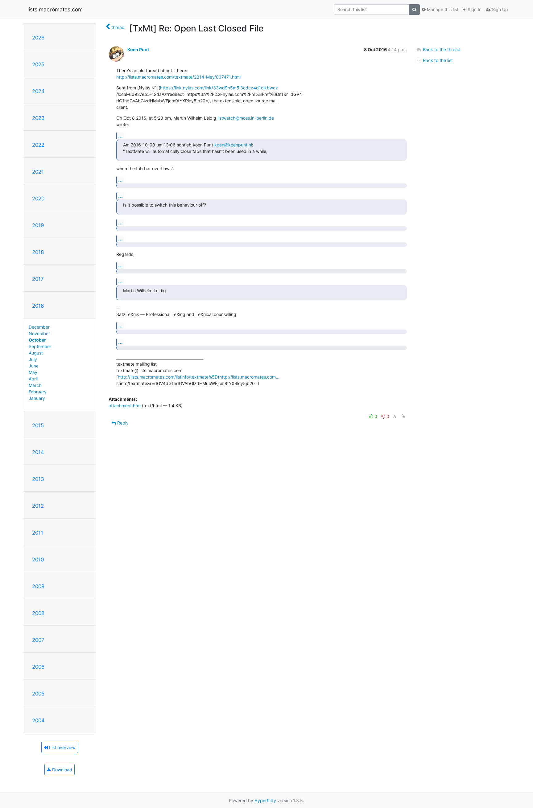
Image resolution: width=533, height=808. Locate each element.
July (33, 359)
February (38, 391)
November (39, 333)
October (37, 339)
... (120, 136)
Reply (122, 422)
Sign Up (499, 9)
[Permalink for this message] (403, 416)
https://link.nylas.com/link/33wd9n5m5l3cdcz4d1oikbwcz (219, 87)
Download (61, 769)
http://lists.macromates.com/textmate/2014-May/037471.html (178, 77)
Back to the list (437, 60)
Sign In (473, 9)
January (37, 398)
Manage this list (442, 9)
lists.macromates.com (55, 9)
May (33, 372)
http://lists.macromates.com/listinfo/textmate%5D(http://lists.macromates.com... (198, 376)
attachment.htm (125, 405)
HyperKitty (265, 800)
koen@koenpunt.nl (233, 144)
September (40, 346)
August (36, 352)
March (35, 385)
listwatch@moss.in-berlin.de (245, 118)
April (33, 378)
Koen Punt (138, 49)
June (34, 365)
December (39, 327)
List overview (62, 747)
